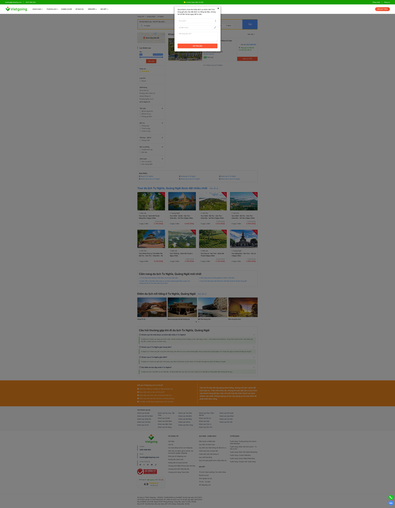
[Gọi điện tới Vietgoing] (390, 497)
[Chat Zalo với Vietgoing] (390, 503)
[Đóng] (218, 8)
